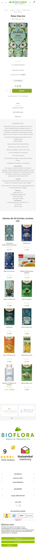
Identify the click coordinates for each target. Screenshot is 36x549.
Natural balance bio (26, 383)
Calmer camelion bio (9, 299)
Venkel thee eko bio (26, 355)
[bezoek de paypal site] (22, 517)
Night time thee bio (9, 271)
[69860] (9, 260)
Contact (18, 116)
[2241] (9, 344)
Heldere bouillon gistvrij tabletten (26, 272)
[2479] (26, 288)
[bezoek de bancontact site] (14, 517)
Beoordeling (18, 112)
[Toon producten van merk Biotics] (27, 410)
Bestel (22, 91)
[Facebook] (16, 505)
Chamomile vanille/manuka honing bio (9, 244)
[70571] (9, 288)
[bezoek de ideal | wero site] (6, 517)
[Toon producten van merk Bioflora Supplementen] (9, 410)
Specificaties (18, 108)
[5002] (26, 260)
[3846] (9, 316)
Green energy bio (27, 299)
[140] (26, 316)
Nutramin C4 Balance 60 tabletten (9, 384)
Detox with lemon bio (9, 355)
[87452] (26, 344)
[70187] (9, 232)
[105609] (26, 372)
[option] (9, 410)
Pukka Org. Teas (19, 19)
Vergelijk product (19, 65)
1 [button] (11, 418)
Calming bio (9, 327)
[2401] (26, 232)
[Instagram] (19, 505)
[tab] (18, 103)
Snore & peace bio (26, 327)
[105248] (9, 372)
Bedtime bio (26, 243)
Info (18, 103)
